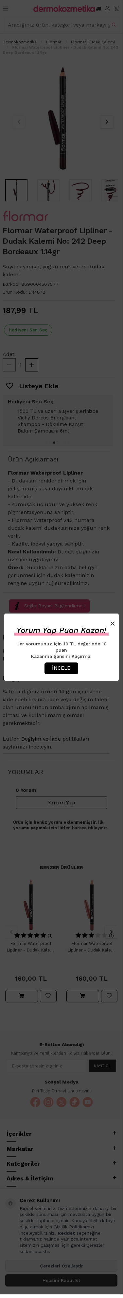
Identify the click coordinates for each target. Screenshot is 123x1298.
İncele (61, 668)
